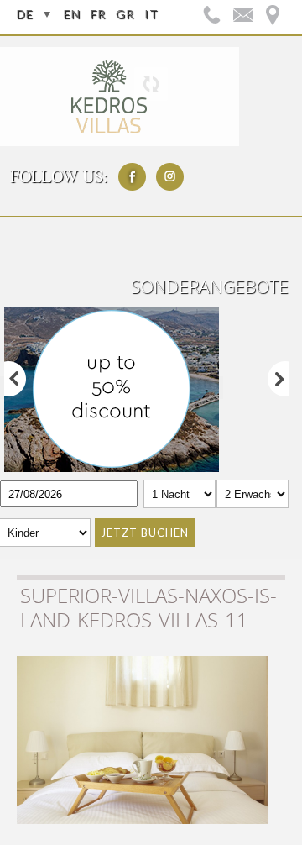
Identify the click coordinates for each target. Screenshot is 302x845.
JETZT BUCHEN (145, 532)
